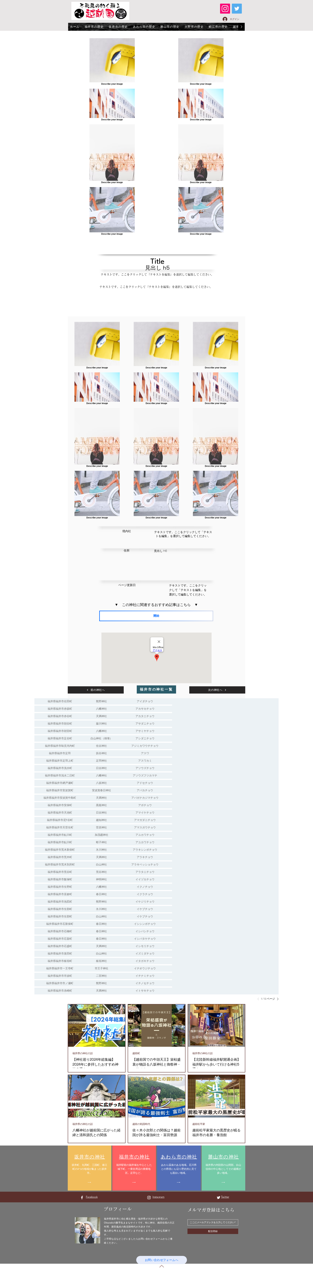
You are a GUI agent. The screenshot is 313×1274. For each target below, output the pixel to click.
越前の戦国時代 (141, 1124)
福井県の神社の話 (82, 1053)
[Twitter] (237, 9)
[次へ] (277, 999)
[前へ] (259, 999)
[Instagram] (225, 9)
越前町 (136, 1053)
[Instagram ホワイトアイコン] (149, 1197)
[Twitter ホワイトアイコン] (218, 1197)
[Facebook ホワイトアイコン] (82, 1197)
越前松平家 (198, 1124)
